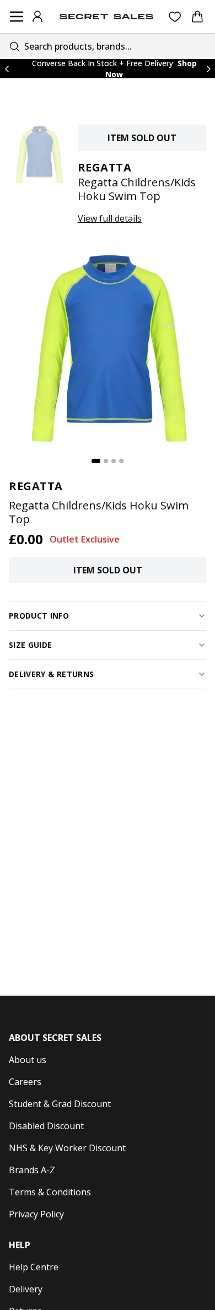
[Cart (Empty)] (197, 17)
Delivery (25, 1289)
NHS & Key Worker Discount (67, 1148)
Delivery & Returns (51, 674)
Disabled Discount (46, 1126)
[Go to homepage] (106, 16)
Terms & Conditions (50, 1192)
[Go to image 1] (96, 461)
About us (27, 1060)
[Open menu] (16, 16)
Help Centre (33, 1267)
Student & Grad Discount (60, 1104)
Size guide (30, 645)
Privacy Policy (36, 1214)
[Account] (37, 17)
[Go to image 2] (106, 461)
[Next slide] (208, 68)
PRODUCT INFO (39, 615)
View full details (110, 218)
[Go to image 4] (121, 461)
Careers (25, 1082)
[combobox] (107, 46)
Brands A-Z (32, 1170)
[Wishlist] (175, 17)
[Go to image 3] (113, 461)
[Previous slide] (6, 68)
